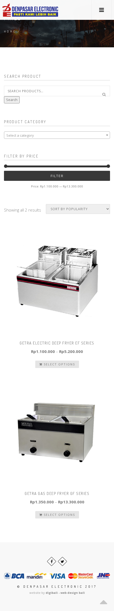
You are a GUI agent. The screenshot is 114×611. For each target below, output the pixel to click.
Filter (57, 175)
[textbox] (57, 135)
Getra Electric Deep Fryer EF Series (57, 343)
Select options (58, 364)
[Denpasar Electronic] (18, 10)
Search (11, 99)
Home (10, 31)
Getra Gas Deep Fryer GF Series (57, 493)
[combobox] (57, 135)
